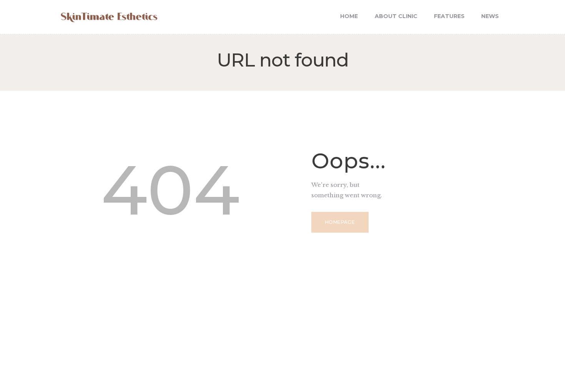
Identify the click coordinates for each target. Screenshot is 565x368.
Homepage (340, 222)
